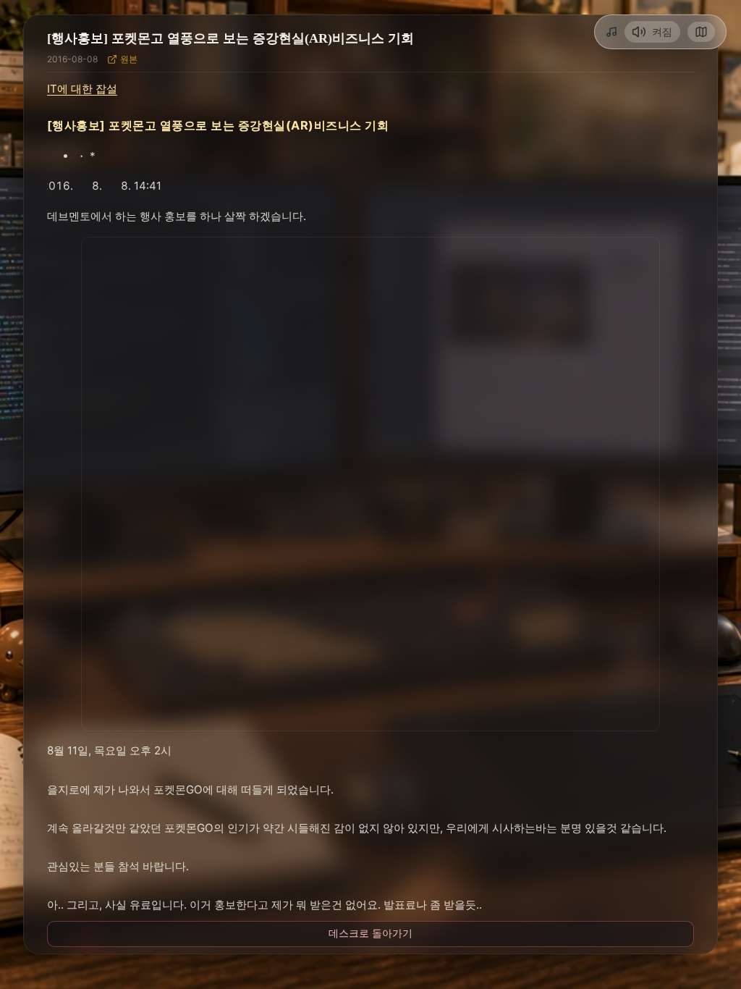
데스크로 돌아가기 (370, 933)
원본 (128, 59)
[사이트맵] (701, 32)
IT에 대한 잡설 (82, 89)
